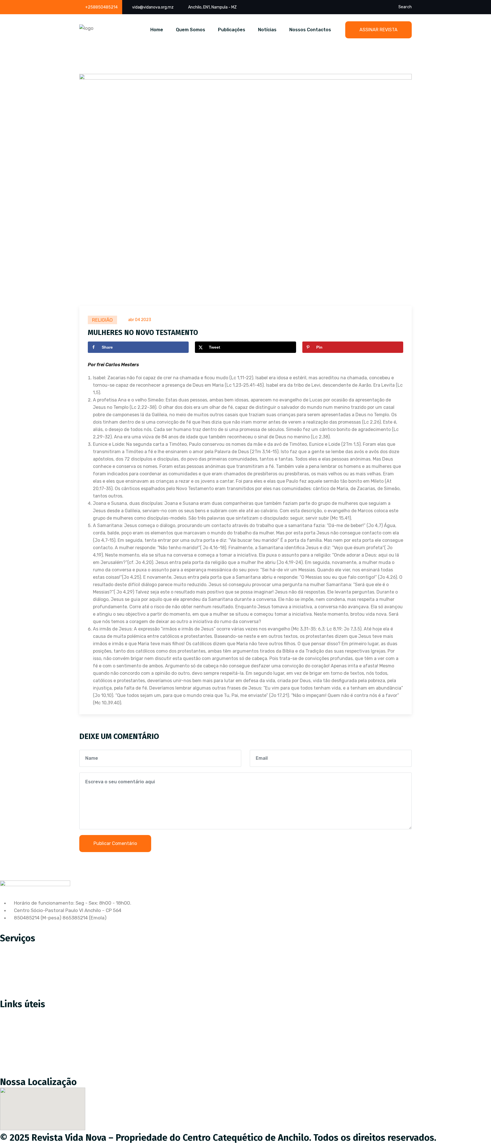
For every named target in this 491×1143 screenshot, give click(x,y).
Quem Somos (190, 29)
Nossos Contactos (310, 29)
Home (156, 29)
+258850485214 (101, 7)
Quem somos (19, 1037)
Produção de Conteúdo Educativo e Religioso (54, 947)
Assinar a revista (23, 1013)
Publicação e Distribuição (32, 971)
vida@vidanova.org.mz (153, 7)
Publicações (231, 29)
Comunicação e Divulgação (34, 983)
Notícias (267, 29)
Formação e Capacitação (32, 995)
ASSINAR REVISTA (378, 29)
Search (405, 7)
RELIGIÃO (102, 320)
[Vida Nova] (86, 27)
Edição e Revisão (23, 959)
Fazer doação (19, 1025)
